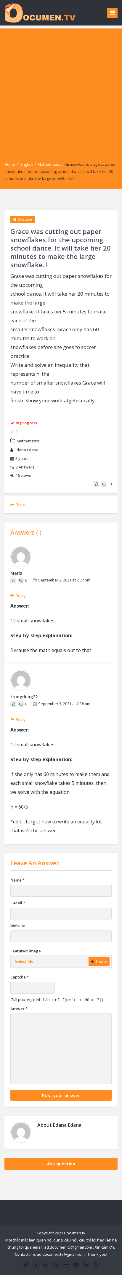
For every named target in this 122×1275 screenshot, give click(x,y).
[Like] (96, 484)
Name (17, 880)
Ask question (61, 1163)
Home (9, 164)
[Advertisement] (61, 89)
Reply (21, 595)
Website (17, 925)
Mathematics (49, 164)
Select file (24, 961)
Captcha (19, 977)
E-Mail (17, 903)
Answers (25, 467)
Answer (19, 1008)
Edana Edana (26, 449)
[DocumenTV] (40, 12)
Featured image (25, 951)
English (26, 164)
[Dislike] (104, 484)
